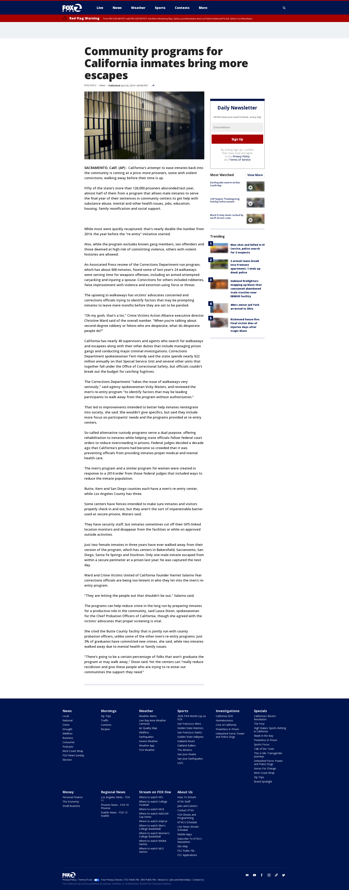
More (203, 8)
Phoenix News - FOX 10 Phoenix (115, 806)
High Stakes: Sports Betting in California (270, 729)
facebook (262, 875)
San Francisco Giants (189, 732)
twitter (283, 875)
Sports (182, 711)
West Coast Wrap (73, 751)
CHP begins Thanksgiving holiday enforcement (225, 200)
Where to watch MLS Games (151, 850)
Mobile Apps (184, 834)
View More (255, 175)
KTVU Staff (183, 801)
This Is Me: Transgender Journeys (268, 754)
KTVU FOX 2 (90, 85)
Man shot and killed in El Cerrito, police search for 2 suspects (247, 248)
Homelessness (224, 720)
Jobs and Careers (187, 806)
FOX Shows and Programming (186, 816)
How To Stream (186, 797)
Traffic (105, 720)
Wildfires (68, 733)
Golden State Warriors (190, 728)
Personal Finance (73, 797)
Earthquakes (146, 736)
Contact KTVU (185, 810)
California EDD (224, 716)
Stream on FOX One (155, 792)
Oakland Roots (186, 741)
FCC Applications (187, 855)
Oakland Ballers (186, 745)
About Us (184, 792)
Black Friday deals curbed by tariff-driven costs (226, 216)
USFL (180, 763)
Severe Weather (148, 741)
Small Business (71, 806)
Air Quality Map (148, 728)
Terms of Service (239, 160)
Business (68, 738)
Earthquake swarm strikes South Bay (225, 184)
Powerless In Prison (227, 729)
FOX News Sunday (73, 755)
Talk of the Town (264, 748)
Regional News (113, 792)
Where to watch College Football (153, 803)
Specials (260, 711)
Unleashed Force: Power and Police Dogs (230, 735)
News (102, 85)
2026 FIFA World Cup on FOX (191, 717)
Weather (146, 711)
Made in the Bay (263, 735)
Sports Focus (261, 744)
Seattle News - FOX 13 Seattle (114, 814)
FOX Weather (147, 750)
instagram (269, 875)
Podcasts (68, 746)
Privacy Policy (241, 156)
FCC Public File (185, 850)
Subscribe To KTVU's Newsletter (189, 840)
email (247, 875)
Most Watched (222, 175)
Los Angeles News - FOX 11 (115, 798)
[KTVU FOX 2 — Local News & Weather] (75, 7)
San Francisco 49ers (189, 723)
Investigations (227, 711)
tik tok (276, 875)
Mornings (108, 711)
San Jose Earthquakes (190, 758)
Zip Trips (106, 716)
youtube (254, 875)
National (68, 720)
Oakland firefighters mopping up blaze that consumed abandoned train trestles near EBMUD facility (246, 288)
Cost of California (226, 724)
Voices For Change (265, 768)
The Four (259, 723)
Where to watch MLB (151, 809)
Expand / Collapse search (284, 8)
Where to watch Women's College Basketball (154, 834)
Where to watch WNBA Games (152, 842)
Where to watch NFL (151, 797)
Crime (66, 724)
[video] (255, 186)
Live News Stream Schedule (188, 828)
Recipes (105, 729)
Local (66, 716)
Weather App (146, 745)
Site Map (182, 846)
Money (68, 792)
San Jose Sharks (186, 754)
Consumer (69, 742)
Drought (67, 729)
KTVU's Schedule (187, 822)
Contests (106, 724)
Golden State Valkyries (190, 736)
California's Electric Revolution (265, 717)
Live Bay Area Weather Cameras (152, 722)
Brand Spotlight (263, 781)
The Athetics (184, 750)
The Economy (71, 801)
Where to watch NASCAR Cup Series (154, 815)
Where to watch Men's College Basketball (152, 827)
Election (67, 759)
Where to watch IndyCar (153, 821)
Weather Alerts (148, 716)
